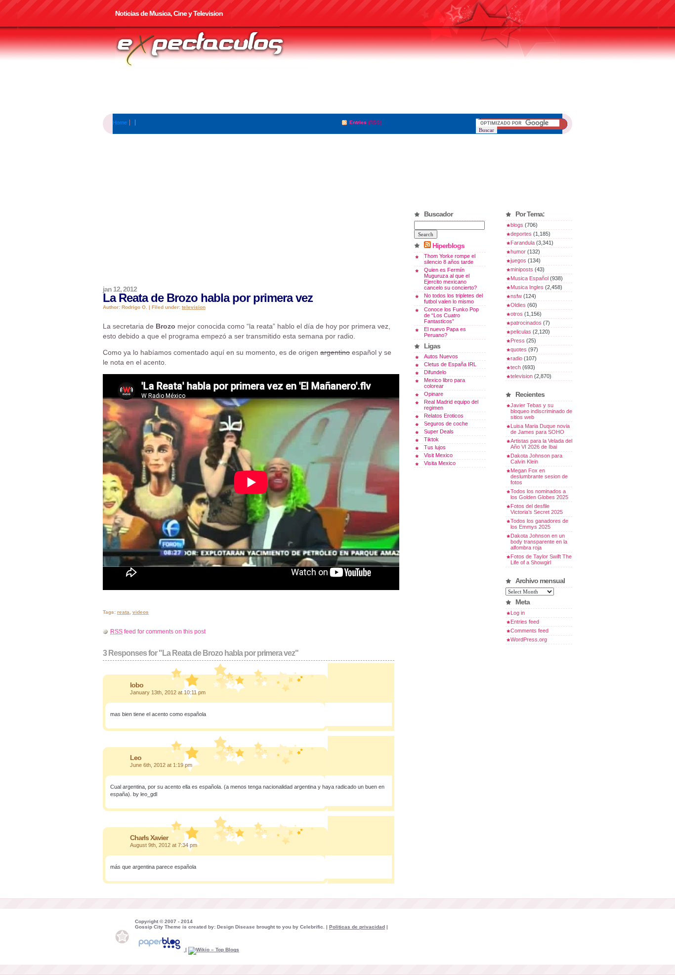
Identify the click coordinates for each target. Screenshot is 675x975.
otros (516, 314)
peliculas (520, 332)
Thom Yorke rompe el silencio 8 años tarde (449, 259)
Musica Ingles (527, 287)
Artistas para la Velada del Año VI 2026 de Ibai (541, 444)
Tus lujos (435, 447)
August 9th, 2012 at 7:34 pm (163, 845)
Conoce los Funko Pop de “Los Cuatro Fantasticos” (451, 315)
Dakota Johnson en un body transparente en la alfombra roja (538, 542)
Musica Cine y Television (213, 48)
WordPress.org (528, 639)
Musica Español (529, 278)
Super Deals (439, 431)
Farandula (522, 243)
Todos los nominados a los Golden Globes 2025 (539, 494)
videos (140, 612)
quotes (518, 349)
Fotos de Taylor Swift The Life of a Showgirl (541, 559)
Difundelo (435, 372)
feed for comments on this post (158, 631)
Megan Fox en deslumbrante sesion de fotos (539, 476)
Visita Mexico (440, 463)
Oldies (518, 305)
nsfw (516, 296)
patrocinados (526, 323)
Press (517, 340)
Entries (358, 122)
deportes (521, 234)
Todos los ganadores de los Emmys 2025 (539, 524)
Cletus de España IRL (450, 364)
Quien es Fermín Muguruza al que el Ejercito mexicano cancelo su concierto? (450, 279)
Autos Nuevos (441, 356)
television (194, 307)
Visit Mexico (438, 455)
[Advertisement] (337, 91)
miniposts (521, 269)
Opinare (433, 394)
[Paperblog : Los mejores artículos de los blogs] (160, 949)
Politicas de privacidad (357, 927)
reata (123, 612)
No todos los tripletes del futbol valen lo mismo (453, 298)
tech (515, 367)
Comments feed (529, 631)
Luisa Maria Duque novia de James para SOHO (540, 429)
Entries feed (524, 622)
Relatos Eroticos (444, 416)
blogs (516, 225)
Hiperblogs (448, 246)
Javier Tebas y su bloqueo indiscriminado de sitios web (541, 411)
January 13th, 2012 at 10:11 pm (168, 692)
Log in (517, 613)
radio (516, 358)
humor (518, 251)
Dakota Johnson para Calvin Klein (536, 459)
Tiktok (431, 439)
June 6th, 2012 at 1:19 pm (161, 765)
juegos (518, 260)
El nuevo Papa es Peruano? (445, 332)
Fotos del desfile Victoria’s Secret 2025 (536, 509)
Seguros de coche (446, 423)
